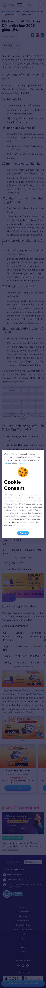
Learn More (11, 522)
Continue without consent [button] (14, 463)
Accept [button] (23, 533)
